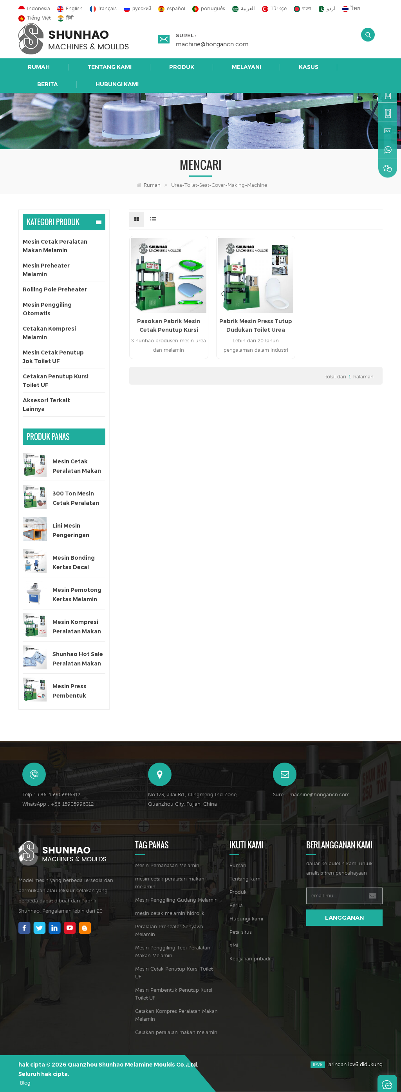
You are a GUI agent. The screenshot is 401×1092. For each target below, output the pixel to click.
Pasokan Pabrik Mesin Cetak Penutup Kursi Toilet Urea (168, 326)
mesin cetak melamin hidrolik (169, 913)
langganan (344, 917)
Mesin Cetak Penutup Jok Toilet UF (53, 357)
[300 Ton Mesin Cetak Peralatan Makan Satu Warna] (35, 497)
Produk (181, 67)
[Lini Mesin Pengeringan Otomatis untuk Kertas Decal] (35, 529)
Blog (25, 1083)
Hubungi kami (117, 84)
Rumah (39, 67)
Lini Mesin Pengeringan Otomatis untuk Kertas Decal (75, 531)
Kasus (308, 67)
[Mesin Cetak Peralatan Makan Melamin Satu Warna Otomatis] (35, 465)
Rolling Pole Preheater (55, 289)
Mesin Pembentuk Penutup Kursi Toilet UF (173, 994)
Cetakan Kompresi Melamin (49, 333)
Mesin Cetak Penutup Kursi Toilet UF (174, 973)
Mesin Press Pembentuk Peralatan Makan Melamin (76, 691)
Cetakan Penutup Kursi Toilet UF (56, 381)
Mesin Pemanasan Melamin (167, 865)
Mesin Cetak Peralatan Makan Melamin (55, 246)
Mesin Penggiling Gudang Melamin (176, 900)
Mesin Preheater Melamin (46, 270)
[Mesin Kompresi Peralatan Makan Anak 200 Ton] (35, 625)
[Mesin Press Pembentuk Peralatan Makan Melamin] (35, 689)
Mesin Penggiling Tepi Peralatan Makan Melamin (172, 951)
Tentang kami (109, 67)
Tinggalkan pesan (387, 1083)
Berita (47, 84)
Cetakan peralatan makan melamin (176, 1032)
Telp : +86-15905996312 (51, 794)
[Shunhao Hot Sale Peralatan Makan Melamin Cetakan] (35, 657)
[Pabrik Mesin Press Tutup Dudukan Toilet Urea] (255, 275)
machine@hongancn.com (212, 43)
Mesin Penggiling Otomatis (47, 309)
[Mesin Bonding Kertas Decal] (35, 561)
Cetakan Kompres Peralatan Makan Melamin (176, 1015)
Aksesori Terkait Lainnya (46, 404)
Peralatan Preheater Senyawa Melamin (169, 930)
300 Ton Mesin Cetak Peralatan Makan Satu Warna (75, 499)
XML (234, 945)
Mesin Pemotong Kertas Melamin (76, 594)
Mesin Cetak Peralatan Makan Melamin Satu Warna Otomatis (76, 466)
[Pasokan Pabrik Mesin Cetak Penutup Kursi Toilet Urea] (168, 275)
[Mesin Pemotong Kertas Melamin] (35, 593)
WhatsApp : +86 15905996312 (58, 804)
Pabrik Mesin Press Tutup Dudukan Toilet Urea (255, 325)
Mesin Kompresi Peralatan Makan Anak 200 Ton (76, 627)
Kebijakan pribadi (249, 959)
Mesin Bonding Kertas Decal (73, 562)
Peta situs (240, 932)
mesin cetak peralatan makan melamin (169, 883)
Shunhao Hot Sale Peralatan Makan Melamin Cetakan (77, 659)
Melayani (246, 67)
